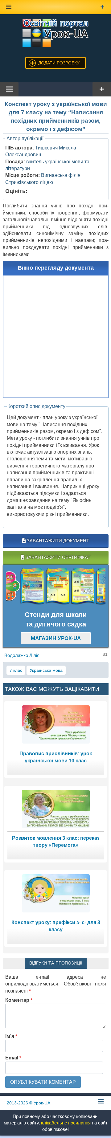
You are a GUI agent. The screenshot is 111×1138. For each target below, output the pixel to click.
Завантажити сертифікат (57, 557)
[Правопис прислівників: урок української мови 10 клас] (56, 724)
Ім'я (11, 1036)
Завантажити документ (57, 540)
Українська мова (46, 670)
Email (13, 1057)
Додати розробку (59, 62)
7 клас (16, 670)
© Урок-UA (28, 1102)
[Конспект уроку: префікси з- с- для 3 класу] (56, 892)
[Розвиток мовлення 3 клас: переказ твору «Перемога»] (56, 808)
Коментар (18, 1000)
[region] (55, 586)
